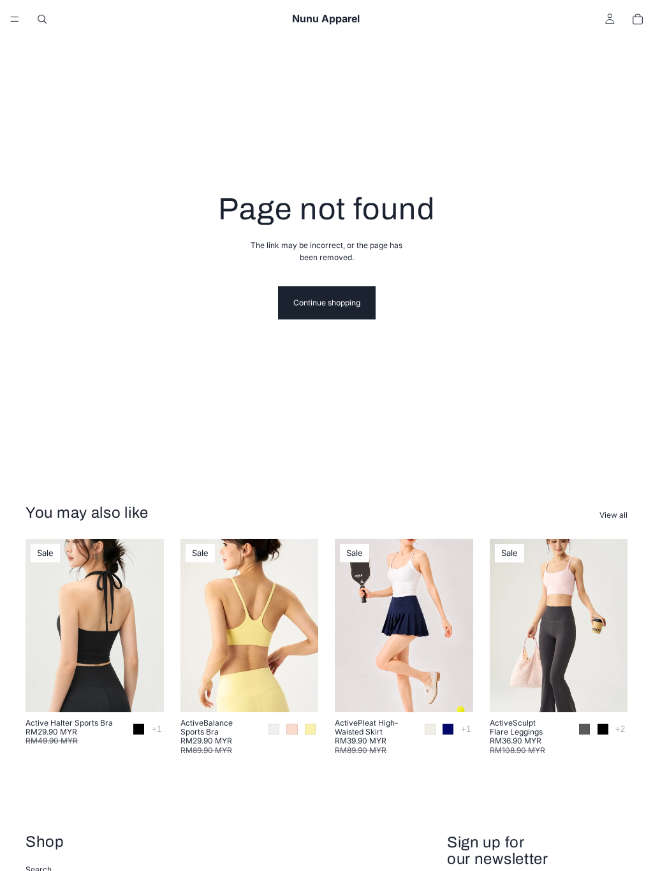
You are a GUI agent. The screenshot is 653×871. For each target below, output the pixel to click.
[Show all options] (156, 729)
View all (613, 515)
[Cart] (638, 19)
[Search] (42, 19)
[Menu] (14, 19)
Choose (155, 692)
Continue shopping (326, 302)
